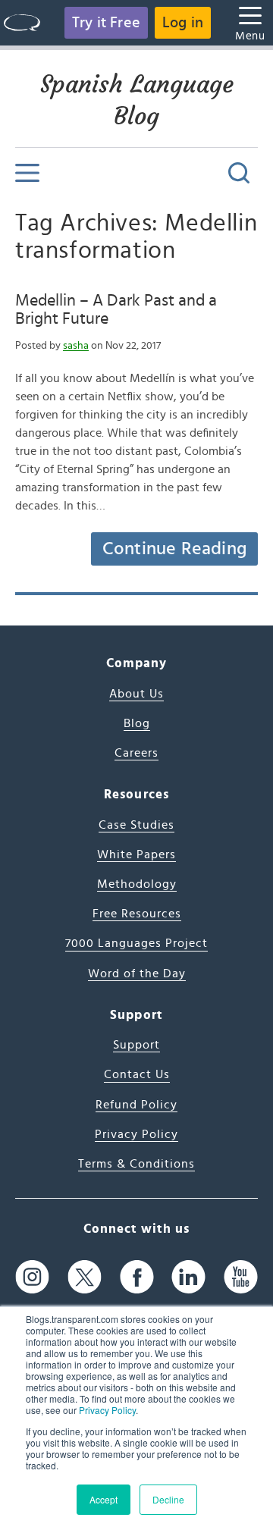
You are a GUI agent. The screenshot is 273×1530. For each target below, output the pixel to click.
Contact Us (137, 1074)
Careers (136, 753)
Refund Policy (136, 1105)
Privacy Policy (107, 1409)
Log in (182, 22)
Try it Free (106, 22)
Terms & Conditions (136, 1164)
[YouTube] (241, 1276)
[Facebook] (137, 1276)
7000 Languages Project (136, 943)
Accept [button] (103, 1499)
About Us (136, 694)
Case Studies (136, 825)
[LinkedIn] (188, 1276)
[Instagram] (32, 1276)
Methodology (137, 884)
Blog (137, 723)
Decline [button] (168, 1499)
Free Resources (137, 914)
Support (136, 1045)
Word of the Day (137, 973)
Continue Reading (174, 549)
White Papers (136, 854)
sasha (76, 345)
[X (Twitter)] (84, 1276)
